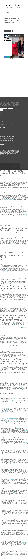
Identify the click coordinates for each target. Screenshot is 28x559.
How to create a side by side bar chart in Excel (5, 31)
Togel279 (26, 509)
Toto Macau (24, 233)
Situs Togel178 (19, 382)
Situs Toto (13, 242)
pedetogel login (25, 210)
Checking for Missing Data (11, 31)
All (8, 31)
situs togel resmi (25, 442)
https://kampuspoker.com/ (8, 421)
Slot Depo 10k (13, 323)
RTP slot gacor (11, 293)
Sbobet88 (5, 533)
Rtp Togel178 (16, 398)
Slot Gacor (23, 263)
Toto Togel (25, 214)
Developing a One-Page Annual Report (7, 136)
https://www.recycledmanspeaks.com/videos (9, 418)
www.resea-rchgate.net (10, 396)
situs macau (14, 434)
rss (1, 109)
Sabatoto (10, 463)
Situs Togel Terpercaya (17, 189)
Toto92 (27, 451)
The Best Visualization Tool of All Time (7, 138)
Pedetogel (3, 416)
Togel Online (3, 346)
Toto (17, 368)
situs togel (15, 419)
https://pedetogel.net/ (4, 411)
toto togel (2, 224)
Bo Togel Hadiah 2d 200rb (9, 199)
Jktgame (22, 539)
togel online (14, 338)
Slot (1, 424)
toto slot (10, 282)
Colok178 (18, 428)
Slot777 (8, 308)
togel (10, 355)
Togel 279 (13, 400)
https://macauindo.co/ (9, 408)
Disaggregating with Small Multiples (6, 140)
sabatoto (1, 379)
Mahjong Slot (5, 270)
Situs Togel (19, 181)
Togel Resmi (14, 554)
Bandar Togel (22, 373)
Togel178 (22, 387)
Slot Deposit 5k (19, 278)
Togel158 (18, 402)
